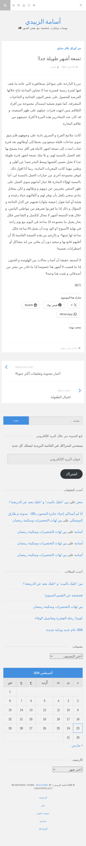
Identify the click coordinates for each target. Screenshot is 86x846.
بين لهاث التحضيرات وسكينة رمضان (37, 520)
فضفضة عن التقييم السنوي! (64, 595)
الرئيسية (43, 797)
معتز (79, 502)
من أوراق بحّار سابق (69, 48)
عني (43, 805)
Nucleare (42, 785)
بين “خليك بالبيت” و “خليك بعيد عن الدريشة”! (39, 502)
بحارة (74, 348)
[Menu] (81, 5)
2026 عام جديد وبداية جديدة (64, 629)
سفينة (63, 348)
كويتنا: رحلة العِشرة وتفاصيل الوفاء (59, 618)
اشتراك (71, 473)
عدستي (43, 821)
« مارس (77, 745)
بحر (69, 348)
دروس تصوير (43, 813)
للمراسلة (43, 828)
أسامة (53, 67)
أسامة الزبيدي (43, 21)
